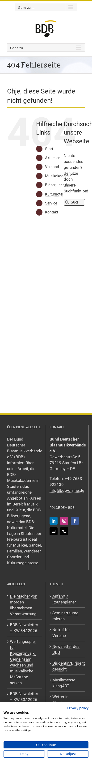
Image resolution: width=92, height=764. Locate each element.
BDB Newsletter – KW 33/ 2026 (24, 696)
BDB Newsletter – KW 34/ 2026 (24, 627)
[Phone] (64, 531)
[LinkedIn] (54, 521)
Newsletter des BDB (65, 649)
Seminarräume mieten (65, 616)
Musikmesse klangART (63, 683)
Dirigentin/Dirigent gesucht (67, 666)
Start (49, 149)
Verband (52, 167)
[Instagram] (64, 521)
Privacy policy (77, 708)
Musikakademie (58, 176)
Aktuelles (52, 158)
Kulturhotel (54, 194)
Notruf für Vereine (61, 632)
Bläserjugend (56, 185)
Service (51, 203)
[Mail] (54, 531)
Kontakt (51, 212)
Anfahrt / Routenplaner (64, 599)
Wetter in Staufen (60, 699)
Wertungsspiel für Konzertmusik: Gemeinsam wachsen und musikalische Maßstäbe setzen (23, 662)
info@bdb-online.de (67, 490)
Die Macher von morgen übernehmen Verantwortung (23, 605)
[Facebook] (75, 521)
